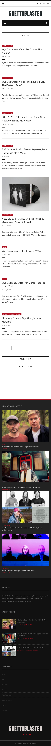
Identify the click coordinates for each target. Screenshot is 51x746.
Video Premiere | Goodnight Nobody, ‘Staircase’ (18, 571)
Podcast (4, 685)
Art (3, 679)
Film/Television (7, 695)
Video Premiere (6, 568)
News (4, 247)
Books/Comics (7, 700)
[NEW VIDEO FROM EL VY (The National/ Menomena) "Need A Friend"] (25, 194)
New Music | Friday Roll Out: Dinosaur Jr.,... (31, 647)
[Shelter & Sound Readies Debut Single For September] (25, 427)
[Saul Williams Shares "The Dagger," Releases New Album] (25, 467)
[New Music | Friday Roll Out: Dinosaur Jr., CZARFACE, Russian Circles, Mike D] (25, 508)
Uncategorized (7, 45)
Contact (4, 711)
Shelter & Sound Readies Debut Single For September (20, 447)
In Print (4, 705)
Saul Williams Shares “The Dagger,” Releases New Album (21, 487)
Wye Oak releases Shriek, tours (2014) (21, 251)
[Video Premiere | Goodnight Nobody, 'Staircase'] (25, 551)
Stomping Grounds (14, 314)
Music (5, 314)
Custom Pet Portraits (9, 384)
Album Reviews (6, 525)
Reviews (4, 690)
